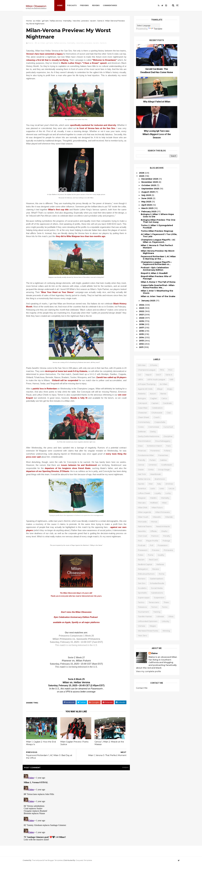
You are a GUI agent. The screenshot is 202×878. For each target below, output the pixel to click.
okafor (164, 531)
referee (160, 564)
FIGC (170, 370)
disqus (125, 767)
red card (153, 559)
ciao (169, 413)
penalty (166, 536)
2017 (141, 327)
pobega (166, 541)
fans (168, 446)
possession (163, 545)
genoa (141, 465)
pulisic (140, 555)
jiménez (169, 484)
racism (93, 21)
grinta (150, 469)
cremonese (153, 427)
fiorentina (155, 450)
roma (161, 574)
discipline (168, 436)
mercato (142, 503)
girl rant (45, 21)
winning (166, 631)
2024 (142, 305)
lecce (171, 488)
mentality (67, 21)
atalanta (141, 393)
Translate (158, 29)
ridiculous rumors (146, 574)
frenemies (163, 455)
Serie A (100, 21)
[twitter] (162, 5)
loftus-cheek (144, 493)
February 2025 (149, 211)
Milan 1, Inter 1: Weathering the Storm (157, 292)
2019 (141, 321)
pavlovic (155, 536)
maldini (153, 498)
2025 (142, 176)
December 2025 (150, 179)
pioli (140, 541)
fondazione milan (146, 455)
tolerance (142, 607)
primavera (168, 550)
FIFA (162, 370)
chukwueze (156, 413)
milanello (157, 517)
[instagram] (166, 5)
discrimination (144, 441)
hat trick (142, 474)
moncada (142, 521)
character (142, 413)
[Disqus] (76, 807)
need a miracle (163, 526)
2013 (141, 340)
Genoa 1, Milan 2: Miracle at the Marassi (109, 743)
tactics (141, 602)
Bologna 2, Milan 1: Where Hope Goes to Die (157, 215)
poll (151, 545)
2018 (141, 324)
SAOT (158, 375)
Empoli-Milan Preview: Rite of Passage (156, 277)
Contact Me (141, 688)
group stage (164, 469)
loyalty (158, 493)
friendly (141, 460)
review (155, 569)
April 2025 (146, 205)
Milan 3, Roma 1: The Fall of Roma (158, 282)
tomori (154, 607)
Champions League (146, 370)
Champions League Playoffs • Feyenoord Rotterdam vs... (156, 263)
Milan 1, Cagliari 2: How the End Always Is (41, 743)
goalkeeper (166, 465)
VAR (171, 379)
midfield (153, 503)
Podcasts (72, 5)
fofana (167, 450)
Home (59, 5)
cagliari (153, 398)
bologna (142, 398)
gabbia (163, 460)
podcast (141, 545)
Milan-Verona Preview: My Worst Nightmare (157, 252)
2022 (142, 311)
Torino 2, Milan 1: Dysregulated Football (157, 226)
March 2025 (147, 208)
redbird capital (145, 564)
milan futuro (157, 507)
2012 (141, 344)
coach (157, 417)
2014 (142, 337)
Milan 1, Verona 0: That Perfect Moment (157, 246)
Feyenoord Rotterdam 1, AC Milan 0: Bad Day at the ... (158, 257)
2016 (141, 331)
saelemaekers (156, 579)
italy (159, 484)
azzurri (153, 393)
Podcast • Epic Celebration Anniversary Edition (155, 268)
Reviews (95, 5)
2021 (141, 314)
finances (142, 450)
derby (153, 431)
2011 (141, 347)
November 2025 (149, 182)
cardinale (167, 403)
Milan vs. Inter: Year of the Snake (158, 296)
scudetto (142, 588)
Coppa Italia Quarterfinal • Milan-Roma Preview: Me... (158, 286)
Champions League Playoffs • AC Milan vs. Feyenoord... (158, 241)
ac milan (37, 21)
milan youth (143, 517)
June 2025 (147, 198)
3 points (153, 365)
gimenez (153, 465)
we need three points (148, 631)
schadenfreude (157, 583)
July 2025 (146, 195)
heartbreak (155, 474)
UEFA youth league (156, 379)
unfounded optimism (147, 621)
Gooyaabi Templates (84, 860)
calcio (164, 398)
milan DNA (142, 507)
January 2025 (148, 300)
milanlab (169, 517)
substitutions (157, 593)
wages (153, 626)
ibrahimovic (160, 479)
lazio (152, 488)
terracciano (154, 602)
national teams (145, 526)
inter (151, 484)
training (156, 612)
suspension (159, 597)
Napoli (148, 375)
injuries (141, 484)
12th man (142, 365)
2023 (142, 308)
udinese (160, 616)
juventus (142, 488)
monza (154, 521)
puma (150, 555)
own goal (142, 536)
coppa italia (159, 422)
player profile (152, 541)
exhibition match (154, 446)
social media (157, 588)
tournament (143, 612)
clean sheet (143, 417)
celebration (157, 408)
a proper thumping (146, 384)
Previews (84, 5)
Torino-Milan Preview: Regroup (157, 231)
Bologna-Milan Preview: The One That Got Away (158, 221)
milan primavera (162, 512)
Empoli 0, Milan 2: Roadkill (154, 273)
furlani (153, 460)
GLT (139, 375)
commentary (144, 422)
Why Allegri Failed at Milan (156, 101)
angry (169, 389)
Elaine (154, 653)
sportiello (142, 593)
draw (140, 446)
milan (164, 503)
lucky (168, 493)
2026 (142, 173)
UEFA (140, 379)
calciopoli (142, 403)
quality (161, 555)
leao (162, 488)
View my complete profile (148, 671)
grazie (141, 469)
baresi (163, 393)
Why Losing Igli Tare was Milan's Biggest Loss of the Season (157, 134)
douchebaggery (162, 441)
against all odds (145, 389)
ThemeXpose (37, 860)
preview (85, 21)
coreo (141, 427)
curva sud (168, 427)
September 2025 (150, 188)
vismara (141, 626)
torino (165, 607)
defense (142, 431)
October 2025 (149, 185)
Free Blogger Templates (53, 860)
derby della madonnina (148, 436)
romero (141, 579)
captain (154, 403)
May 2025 (146, 201)
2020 (142, 318)
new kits (76, 21)
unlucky (165, 621)
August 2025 (148, 192)
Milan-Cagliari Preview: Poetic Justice (74, 743)
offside (153, 531)
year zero (142, 635)
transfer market (145, 616)
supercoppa (143, 597)
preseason (142, 550)
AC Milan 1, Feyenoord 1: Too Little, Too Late (159, 235)
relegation (143, 569)
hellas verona (56, 21)
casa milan (142, 408)
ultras (170, 616)
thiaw (166, 602)
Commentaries (110, 5)
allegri (160, 389)
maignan (142, 498)
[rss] (158, 5)
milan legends (144, 512)
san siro (141, 583)
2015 (141, 334)
